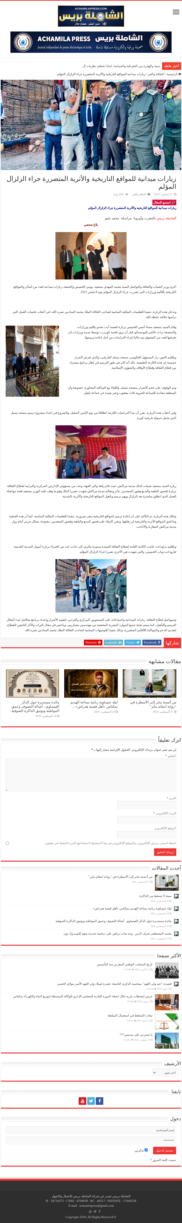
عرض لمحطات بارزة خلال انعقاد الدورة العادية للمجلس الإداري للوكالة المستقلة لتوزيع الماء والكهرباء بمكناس (83, 996)
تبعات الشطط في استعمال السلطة (130, 1015)
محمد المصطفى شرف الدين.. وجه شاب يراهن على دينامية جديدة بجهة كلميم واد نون (118, 933)
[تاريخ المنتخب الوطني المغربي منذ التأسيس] (167, 970)
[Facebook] (99, 1101)
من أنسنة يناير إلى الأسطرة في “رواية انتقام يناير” (153, 704)
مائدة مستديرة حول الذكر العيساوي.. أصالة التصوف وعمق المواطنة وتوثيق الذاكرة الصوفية (35, 706)
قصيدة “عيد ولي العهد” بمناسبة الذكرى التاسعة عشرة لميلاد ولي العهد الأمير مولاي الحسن (114, 983)
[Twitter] (91, 1101)
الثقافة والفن (156, 74)
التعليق (170, 756)
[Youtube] (82, 1101)
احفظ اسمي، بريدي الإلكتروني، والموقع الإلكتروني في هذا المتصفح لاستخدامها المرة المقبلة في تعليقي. (110, 843)
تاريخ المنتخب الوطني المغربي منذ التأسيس (125, 964)
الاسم (171, 798)
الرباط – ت (153, 66)
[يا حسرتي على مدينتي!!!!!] (167, 1041)
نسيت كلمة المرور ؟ (163, 1160)
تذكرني (140, 1150)
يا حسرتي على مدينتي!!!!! (136, 1034)
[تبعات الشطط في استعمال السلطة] (167, 1021)
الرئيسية (172, 74)
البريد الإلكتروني (164, 813)
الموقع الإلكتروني (165, 828)
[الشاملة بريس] (91, 15)
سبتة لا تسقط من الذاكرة (155, 896)
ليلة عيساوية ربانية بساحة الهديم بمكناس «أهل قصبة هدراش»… (94, 704)
